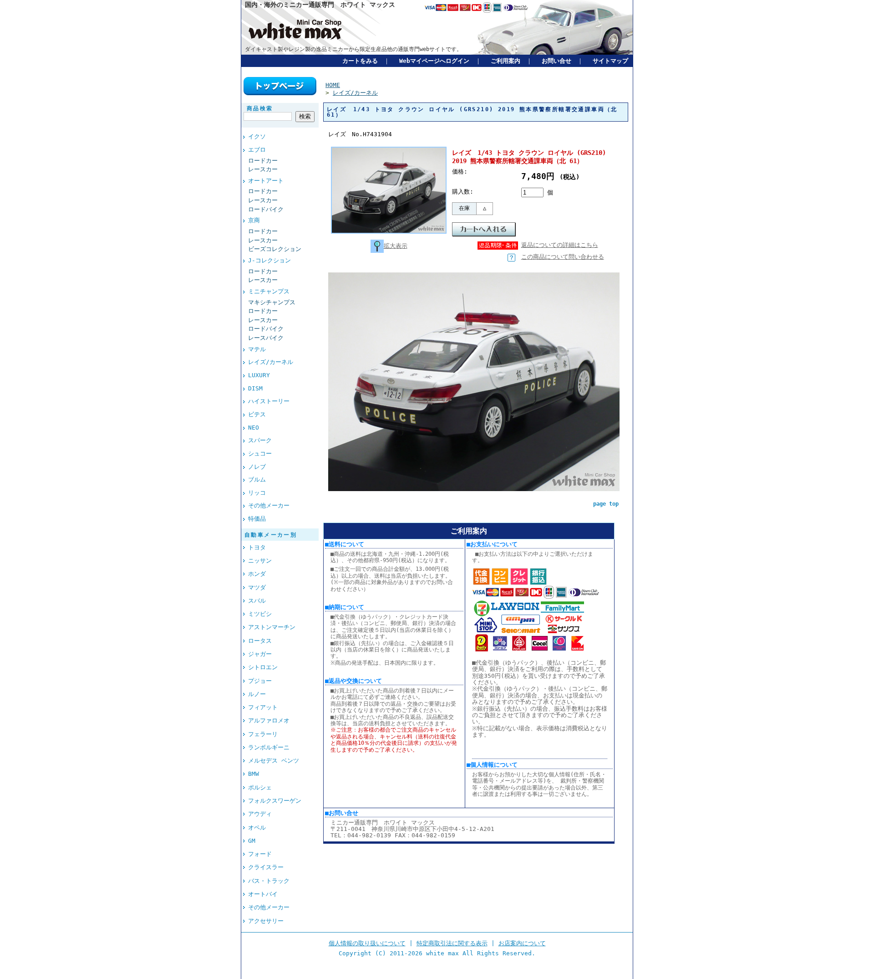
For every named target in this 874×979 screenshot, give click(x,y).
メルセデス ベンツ (273, 760)
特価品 (257, 518)
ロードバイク (266, 209)
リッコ (257, 492)
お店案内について (522, 943)
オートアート (266, 180)
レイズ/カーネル (270, 362)
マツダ (257, 587)
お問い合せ (556, 60)
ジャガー (260, 654)
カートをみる (360, 60)
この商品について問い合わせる (562, 256)
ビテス (257, 414)
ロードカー (263, 160)
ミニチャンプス (269, 291)
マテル (257, 349)
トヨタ (257, 547)
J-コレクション (269, 260)
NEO (253, 427)
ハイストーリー (269, 401)
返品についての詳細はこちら (559, 244)
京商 (254, 220)
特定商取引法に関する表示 (452, 943)
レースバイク (266, 337)
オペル (257, 827)
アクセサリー (266, 920)
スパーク (260, 440)
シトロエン (263, 667)
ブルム (257, 479)
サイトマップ (610, 60)
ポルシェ (260, 787)
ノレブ (257, 466)
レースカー (263, 169)
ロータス (260, 640)
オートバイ (263, 894)
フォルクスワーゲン (274, 800)
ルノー (257, 694)
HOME (332, 85)
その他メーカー (269, 505)
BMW (253, 773)
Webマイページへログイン (434, 60)
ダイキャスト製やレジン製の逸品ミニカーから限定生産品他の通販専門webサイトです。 (353, 49)
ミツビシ (260, 613)
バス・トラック (269, 880)
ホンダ (257, 573)
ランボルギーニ (269, 747)
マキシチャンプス (271, 302)
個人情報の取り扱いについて (367, 943)
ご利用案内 (505, 60)
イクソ (257, 136)
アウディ (260, 813)
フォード (260, 854)
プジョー (260, 680)
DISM (255, 388)
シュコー (260, 453)
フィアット (263, 707)
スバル (257, 600)
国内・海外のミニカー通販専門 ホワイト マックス (320, 4)
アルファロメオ (269, 720)
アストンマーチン (271, 627)
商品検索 (260, 108)
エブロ (257, 149)
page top (606, 504)
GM (251, 840)
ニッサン (260, 560)
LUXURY (259, 375)
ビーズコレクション (274, 249)
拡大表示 (395, 245)
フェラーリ (263, 734)
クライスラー (266, 867)
